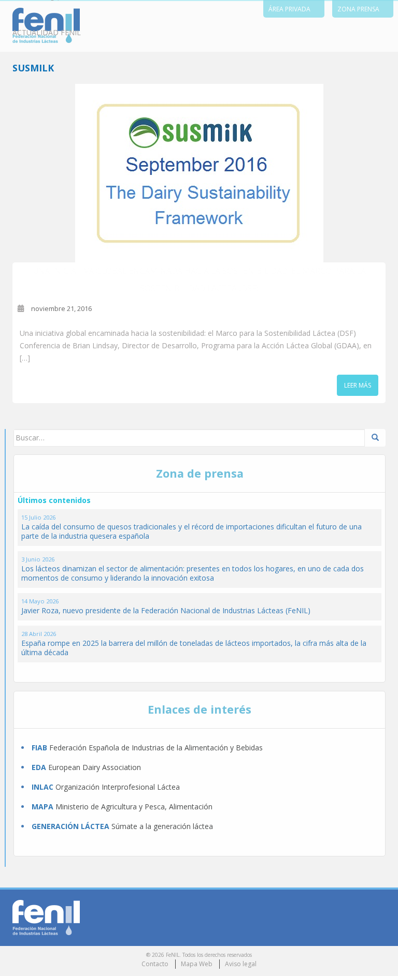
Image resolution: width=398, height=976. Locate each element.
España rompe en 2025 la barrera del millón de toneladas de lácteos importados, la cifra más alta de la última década (193, 647)
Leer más (357, 385)
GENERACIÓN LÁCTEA (70, 826)
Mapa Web (196, 963)
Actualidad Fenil (46, 32)
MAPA (42, 806)
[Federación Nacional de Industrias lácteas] (46, 917)
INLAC (42, 787)
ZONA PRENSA (358, 9)
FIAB (39, 747)
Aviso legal (241, 963)
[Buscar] (375, 438)
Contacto (154, 963)
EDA (39, 767)
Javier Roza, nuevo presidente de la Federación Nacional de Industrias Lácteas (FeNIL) (165, 610)
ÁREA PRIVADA (289, 9)
